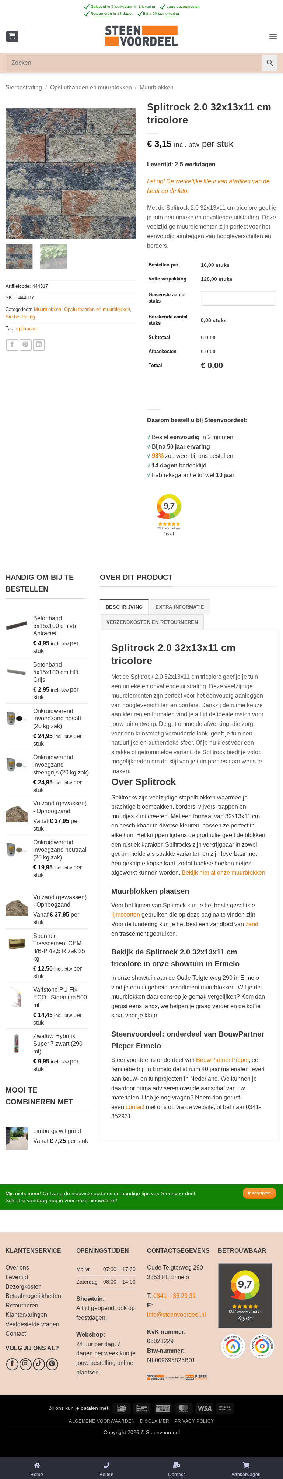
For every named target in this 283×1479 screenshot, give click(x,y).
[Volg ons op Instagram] (26, 1364)
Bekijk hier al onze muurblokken (223, 872)
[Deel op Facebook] (12, 345)
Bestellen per (163, 265)
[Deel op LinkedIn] (39, 345)
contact (135, 1107)
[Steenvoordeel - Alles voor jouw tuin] (141, 36)
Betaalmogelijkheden (33, 1296)
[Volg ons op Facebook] (12, 1364)
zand (251, 924)
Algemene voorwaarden (102, 1421)
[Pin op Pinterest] (26, 345)
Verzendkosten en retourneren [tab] (152, 622)
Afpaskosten (163, 351)
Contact (16, 1334)
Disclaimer (155, 1421)
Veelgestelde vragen (32, 1324)
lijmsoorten (125, 914)
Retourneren (22, 1305)
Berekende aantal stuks (168, 320)
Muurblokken (157, 87)
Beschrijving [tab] (124, 607)
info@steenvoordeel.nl (176, 1315)
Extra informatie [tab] (180, 607)
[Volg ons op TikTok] (39, 1364)
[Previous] (17, 173)
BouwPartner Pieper (222, 1060)
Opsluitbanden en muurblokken (91, 87)
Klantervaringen (26, 1315)
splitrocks (26, 328)
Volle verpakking (167, 279)
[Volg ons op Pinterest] (52, 1364)
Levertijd (17, 1277)
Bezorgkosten (24, 1287)
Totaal (155, 365)
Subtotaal (159, 337)
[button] (12, 37)
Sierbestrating (24, 87)
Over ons (17, 1267)
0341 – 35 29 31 (174, 1296)
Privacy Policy (194, 1421)
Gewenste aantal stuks (167, 298)
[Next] (124, 173)
